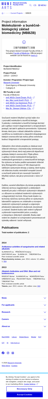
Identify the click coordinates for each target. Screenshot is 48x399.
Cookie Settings (29, 384)
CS (35, 5)
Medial (33, 337)
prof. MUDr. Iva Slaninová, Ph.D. (19, 103)
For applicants (8, 305)
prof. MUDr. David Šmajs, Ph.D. (19, 98)
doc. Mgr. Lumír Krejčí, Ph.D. (17, 100)
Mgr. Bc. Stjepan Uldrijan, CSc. (18, 108)
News (4, 298)
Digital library (24, 337)
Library (14, 337)
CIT (3, 343)
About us (6, 326)
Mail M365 (5, 337)
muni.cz (34, 55)
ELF (39, 337)
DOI (5, 261)
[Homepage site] (14, 5)
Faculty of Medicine (21, 53)
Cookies (14, 366)
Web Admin (6, 366)
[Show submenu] (42, 298)
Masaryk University (11, 83)
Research (6, 312)
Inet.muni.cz (15, 343)
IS (7, 343)
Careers (5, 319)
